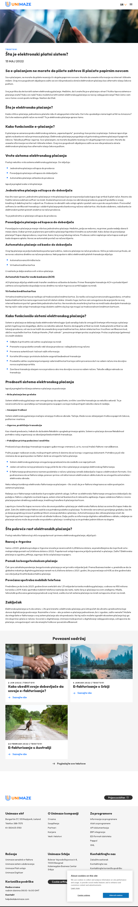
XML (92, 845)
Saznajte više (17, 697)
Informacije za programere (103, 819)
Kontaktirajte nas (98, 864)
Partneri (52, 827)
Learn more (75, 888)
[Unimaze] (18, 6)
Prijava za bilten (116, 797)
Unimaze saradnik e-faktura (19, 859)
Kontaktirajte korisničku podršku (106, 868)
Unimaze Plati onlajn (15, 868)
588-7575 (18, 823)
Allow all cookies (116, 895)
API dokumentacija (99, 827)
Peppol (93, 840)
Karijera (52, 832)
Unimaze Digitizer (14, 872)
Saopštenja (53, 823)
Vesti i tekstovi (55, 836)
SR (121, 4)
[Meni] (131, 4)
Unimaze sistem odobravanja (19, 864)
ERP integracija (97, 832)
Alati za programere (100, 823)
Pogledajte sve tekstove (71, 763)
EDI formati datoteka (100, 836)
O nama (52, 819)
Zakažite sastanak (99, 859)
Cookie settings (60, 881)
